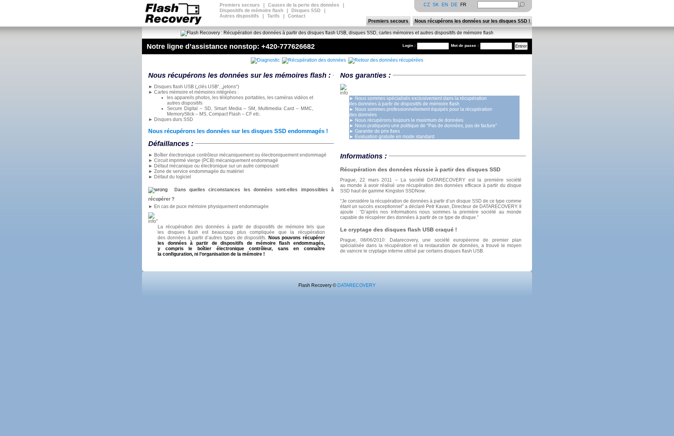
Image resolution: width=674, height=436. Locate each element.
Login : (409, 45)
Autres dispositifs (239, 16)
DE (454, 4)
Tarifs (273, 16)
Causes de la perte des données (303, 5)
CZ (427, 4)
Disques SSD (306, 10)
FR (463, 4)
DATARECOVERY (356, 285)
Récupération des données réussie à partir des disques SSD (420, 169)
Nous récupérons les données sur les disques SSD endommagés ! (238, 131)
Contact (296, 16)
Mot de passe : (465, 45)
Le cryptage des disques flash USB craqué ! (398, 229)
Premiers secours (240, 5)
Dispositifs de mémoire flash (251, 10)
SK (436, 4)
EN (445, 4)
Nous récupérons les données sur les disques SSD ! (472, 21)
